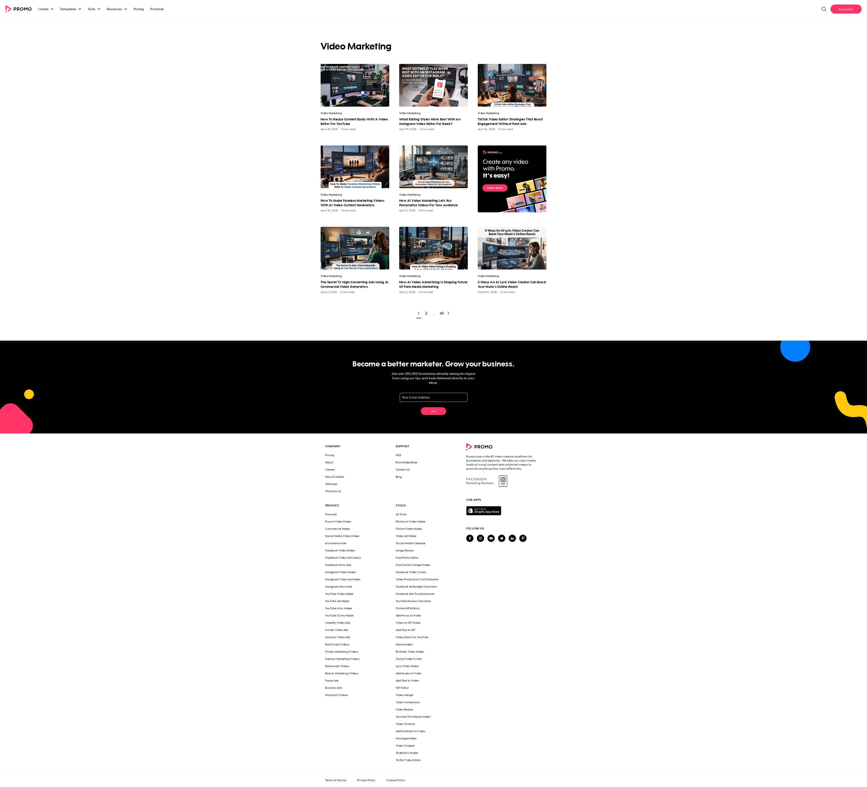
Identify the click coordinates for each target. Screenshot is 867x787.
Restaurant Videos (337, 666)
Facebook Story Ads (338, 565)
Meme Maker (404, 644)
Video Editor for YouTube (412, 637)
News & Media (334, 476)
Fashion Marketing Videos (342, 659)
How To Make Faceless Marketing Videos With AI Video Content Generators (352, 203)
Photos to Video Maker (411, 521)
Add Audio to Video (409, 673)
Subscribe (846, 9)
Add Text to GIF (406, 630)
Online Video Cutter (409, 659)
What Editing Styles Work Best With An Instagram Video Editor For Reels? (429, 121)
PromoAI (157, 9)
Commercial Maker (337, 528)
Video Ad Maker (406, 536)
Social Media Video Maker (342, 536)
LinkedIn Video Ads (337, 622)
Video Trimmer (405, 724)
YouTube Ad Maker (337, 601)
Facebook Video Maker (340, 550)
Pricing (139, 9)
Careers (330, 469)
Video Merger (405, 695)
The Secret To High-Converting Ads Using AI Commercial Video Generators (355, 284)
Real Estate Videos (337, 644)
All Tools (401, 514)
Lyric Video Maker (407, 666)
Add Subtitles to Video (410, 731)
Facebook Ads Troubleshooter (415, 593)
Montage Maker (406, 738)
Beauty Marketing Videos (341, 673)
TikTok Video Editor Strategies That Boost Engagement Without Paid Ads (510, 121)
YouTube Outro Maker (339, 615)
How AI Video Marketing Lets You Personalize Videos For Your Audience (428, 203)
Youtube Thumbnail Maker (413, 716)
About (329, 462)
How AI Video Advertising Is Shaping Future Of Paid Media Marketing (433, 284)
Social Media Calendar (411, 543)
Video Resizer (404, 709)
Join (433, 411)
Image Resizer (405, 550)
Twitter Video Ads (336, 630)
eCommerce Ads (335, 543)
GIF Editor (402, 687)
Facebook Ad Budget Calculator (416, 586)
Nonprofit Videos (336, 695)
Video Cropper (405, 745)
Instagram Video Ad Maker (343, 579)
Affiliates (331, 484)
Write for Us (333, 491)
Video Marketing (331, 113)
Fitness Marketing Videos (341, 651)
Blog (399, 476)
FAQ (398, 455)
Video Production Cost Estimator (417, 579)
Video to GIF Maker (408, 622)
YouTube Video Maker (339, 593)
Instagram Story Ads (338, 586)
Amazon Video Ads (337, 637)
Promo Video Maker (338, 521)
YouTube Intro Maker (338, 608)
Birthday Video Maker (410, 651)
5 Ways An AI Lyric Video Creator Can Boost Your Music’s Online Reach (512, 284)
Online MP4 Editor (408, 608)
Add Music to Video (408, 615)
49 (442, 313)
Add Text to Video (407, 680)
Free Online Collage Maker (413, 565)
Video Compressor (408, 702)
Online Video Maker (409, 528)
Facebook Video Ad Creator (343, 557)
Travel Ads (332, 680)
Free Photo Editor (407, 557)
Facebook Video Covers (411, 572)
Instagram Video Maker (340, 572)
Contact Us (403, 469)
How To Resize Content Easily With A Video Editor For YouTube (354, 121)
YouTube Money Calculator (413, 601)
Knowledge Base (407, 462)
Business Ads (333, 687)
